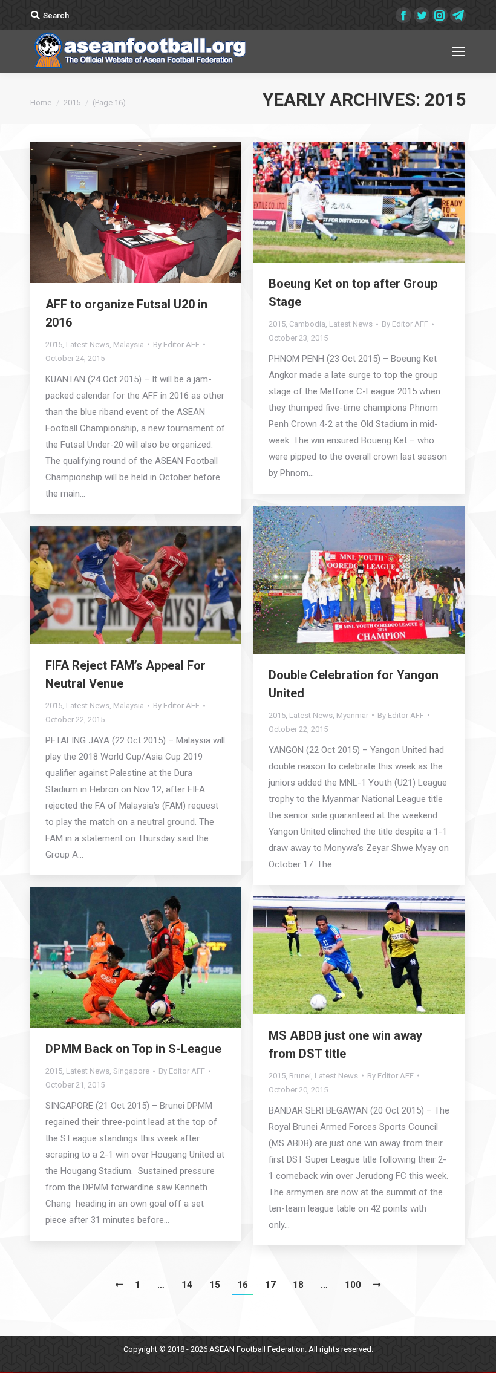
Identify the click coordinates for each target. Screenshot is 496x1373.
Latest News (87, 344)
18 (298, 1284)
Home (40, 102)
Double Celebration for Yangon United (354, 684)
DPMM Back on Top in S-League (133, 1049)
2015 (53, 344)
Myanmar (352, 715)
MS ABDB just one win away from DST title (345, 1044)
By (176, 344)
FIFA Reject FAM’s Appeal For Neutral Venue (125, 674)
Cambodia (307, 323)
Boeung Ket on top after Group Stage (353, 292)
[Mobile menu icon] (458, 51)
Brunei (300, 1075)
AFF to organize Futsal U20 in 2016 (126, 313)
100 (353, 1284)
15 (214, 1284)
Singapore (131, 1070)
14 (186, 1284)
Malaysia (128, 344)
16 (242, 1284)
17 (270, 1284)
